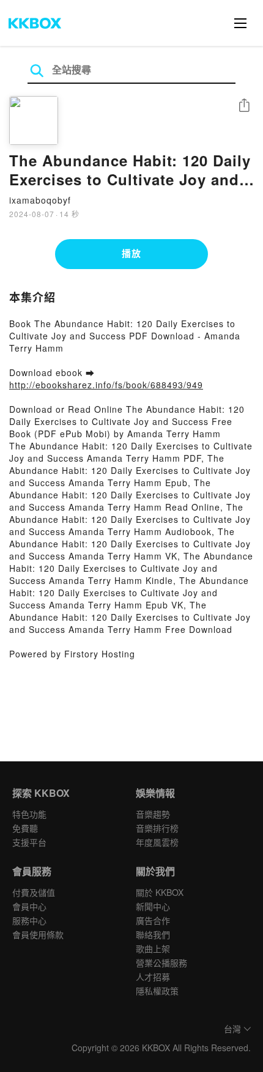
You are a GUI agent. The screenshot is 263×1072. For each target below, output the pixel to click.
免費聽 (25, 828)
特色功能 (29, 814)
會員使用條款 (38, 934)
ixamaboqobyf (40, 200)
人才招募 (153, 976)
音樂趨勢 (153, 814)
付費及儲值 (33, 892)
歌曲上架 (153, 948)
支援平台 (29, 842)
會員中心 (29, 906)
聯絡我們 (153, 934)
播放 (131, 253)
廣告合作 (153, 920)
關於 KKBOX (159, 892)
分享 (244, 106)
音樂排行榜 (157, 828)
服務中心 (29, 920)
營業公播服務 (161, 962)
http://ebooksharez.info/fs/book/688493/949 (106, 385)
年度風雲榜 (157, 842)
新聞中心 (153, 906)
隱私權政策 (157, 991)
